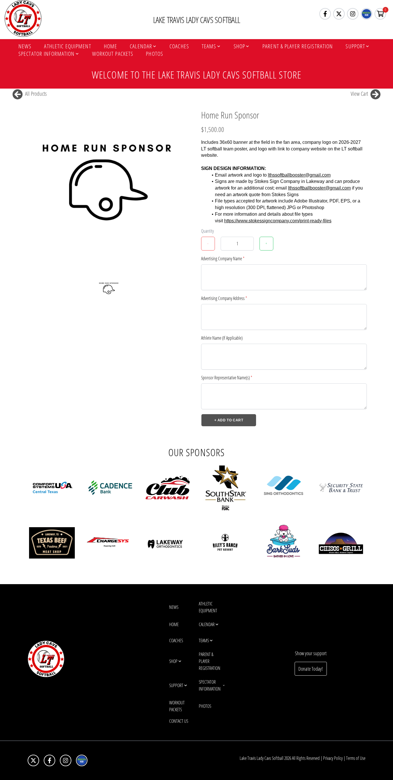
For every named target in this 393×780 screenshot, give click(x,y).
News (24, 46)
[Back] (17, 94)
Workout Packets (112, 54)
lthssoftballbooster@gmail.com (299, 175)
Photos (154, 54)
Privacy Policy (333, 758)
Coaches (179, 46)
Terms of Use (355, 758)
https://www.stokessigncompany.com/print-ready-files (277, 220)
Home (110, 46)
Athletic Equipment (67, 46)
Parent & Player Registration (297, 46)
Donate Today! (310, 668)
